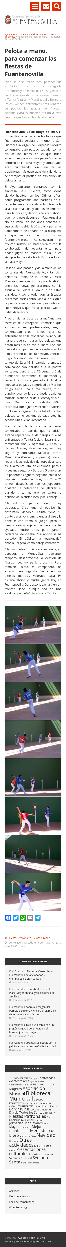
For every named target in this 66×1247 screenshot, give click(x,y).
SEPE (24, 1162)
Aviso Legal (9, 1241)
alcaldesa (39, 1081)
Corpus (34, 1109)
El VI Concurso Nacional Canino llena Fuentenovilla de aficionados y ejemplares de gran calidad (31, 974)
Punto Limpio (36, 1154)
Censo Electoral (30, 1103)
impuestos (38, 1120)
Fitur (49, 1117)
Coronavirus (19, 1109)
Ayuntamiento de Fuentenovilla (31, 1238)
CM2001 (13, 1106)
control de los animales (45, 1106)
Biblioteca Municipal (29, 1095)
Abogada (34, 1078)
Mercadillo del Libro (33, 1133)
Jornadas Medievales (26, 1123)
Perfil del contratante (25, 1241)
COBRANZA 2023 (25, 1106)
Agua (32, 1081)
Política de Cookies (43, 1241)
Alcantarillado (16, 1084)
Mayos (14, 1126)
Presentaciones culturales (27, 1151)
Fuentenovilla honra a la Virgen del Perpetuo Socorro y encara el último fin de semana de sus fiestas (32, 1010)
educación (50, 1113)
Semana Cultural (20, 1158)
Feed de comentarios (21, 1202)
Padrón (37, 1146)
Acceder (14, 1191)
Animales (27, 1084)
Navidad (46, 1134)
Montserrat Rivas (28, 1136)
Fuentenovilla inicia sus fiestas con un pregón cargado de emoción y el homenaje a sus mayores (31, 1028)
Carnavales (15, 1103)
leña (45, 1123)
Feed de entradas (19, 1196)
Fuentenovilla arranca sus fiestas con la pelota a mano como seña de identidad (32, 1044)
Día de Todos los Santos (26, 1112)
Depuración (46, 1109)
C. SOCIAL (38, 1099)
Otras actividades (21, 1142)
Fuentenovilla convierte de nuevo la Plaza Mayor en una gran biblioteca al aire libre (31, 992)
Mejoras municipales (27, 1128)
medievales (25, 1127)
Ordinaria (14, 1141)
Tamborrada (33, 1162)
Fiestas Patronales (20, 938)
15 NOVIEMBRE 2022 (18, 1078)
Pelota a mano (41, 938)
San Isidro (49, 1154)
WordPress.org (18, 1207)
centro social (45, 1103)
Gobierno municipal (21, 1120)
